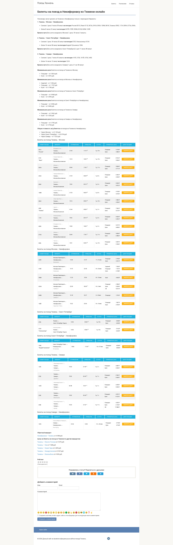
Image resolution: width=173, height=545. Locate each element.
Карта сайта (43, 530)
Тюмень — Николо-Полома (46, 442)
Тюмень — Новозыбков (45, 454)
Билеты (113, 4)
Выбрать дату (128, 150)
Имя (38, 485)
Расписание (122, 4)
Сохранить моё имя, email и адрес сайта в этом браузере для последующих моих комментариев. (69, 515)
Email (60, 485)
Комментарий (42, 492)
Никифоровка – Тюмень (45, 436)
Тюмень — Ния (42, 445)
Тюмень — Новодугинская (46, 451)
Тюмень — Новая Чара (44, 448)
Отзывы (131, 4)
